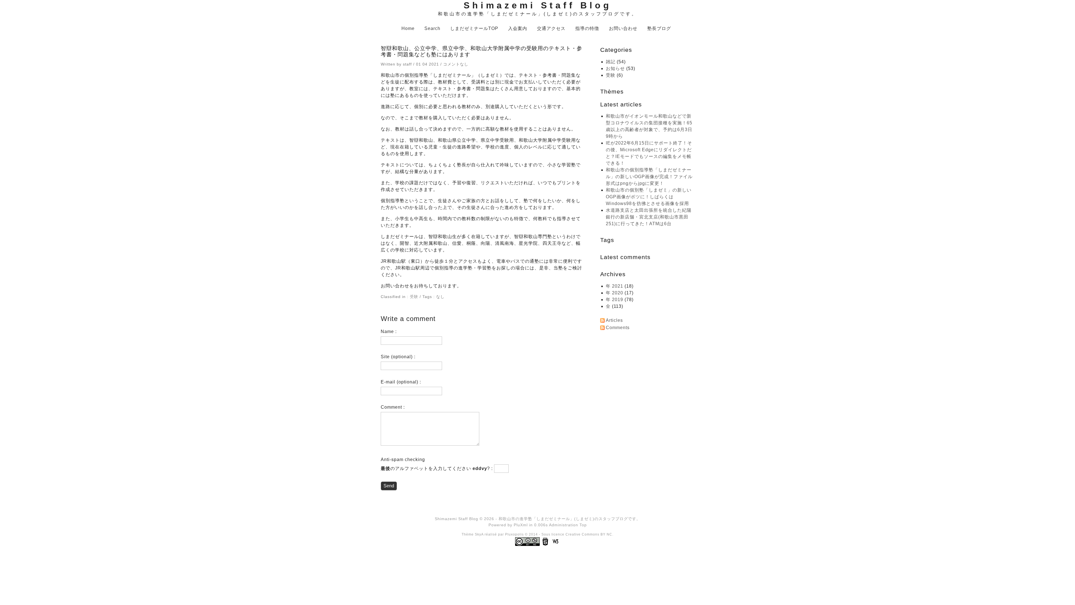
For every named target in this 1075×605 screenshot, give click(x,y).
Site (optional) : (398, 356)
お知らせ (615, 68)
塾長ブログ (659, 28)
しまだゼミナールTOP (474, 28)
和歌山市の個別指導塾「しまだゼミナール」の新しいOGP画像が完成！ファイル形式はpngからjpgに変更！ (649, 176)
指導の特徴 (587, 28)
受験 (414, 296)
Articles (614, 320)
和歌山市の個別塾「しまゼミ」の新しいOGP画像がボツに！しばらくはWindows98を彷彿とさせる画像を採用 (648, 197)
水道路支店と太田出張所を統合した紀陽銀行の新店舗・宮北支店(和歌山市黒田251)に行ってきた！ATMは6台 (648, 217)
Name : (389, 331)
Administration (563, 525)
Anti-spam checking (403, 459)
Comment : (393, 407)
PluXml (521, 525)
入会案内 (517, 28)
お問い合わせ (623, 28)
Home (408, 28)
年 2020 (614, 292)
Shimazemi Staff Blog (538, 5)
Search (432, 28)
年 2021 (614, 286)
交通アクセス (551, 28)
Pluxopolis (514, 534)
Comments (618, 327)
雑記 (610, 61)
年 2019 (614, 299)
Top (583, 525)
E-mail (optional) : (401, 382)
